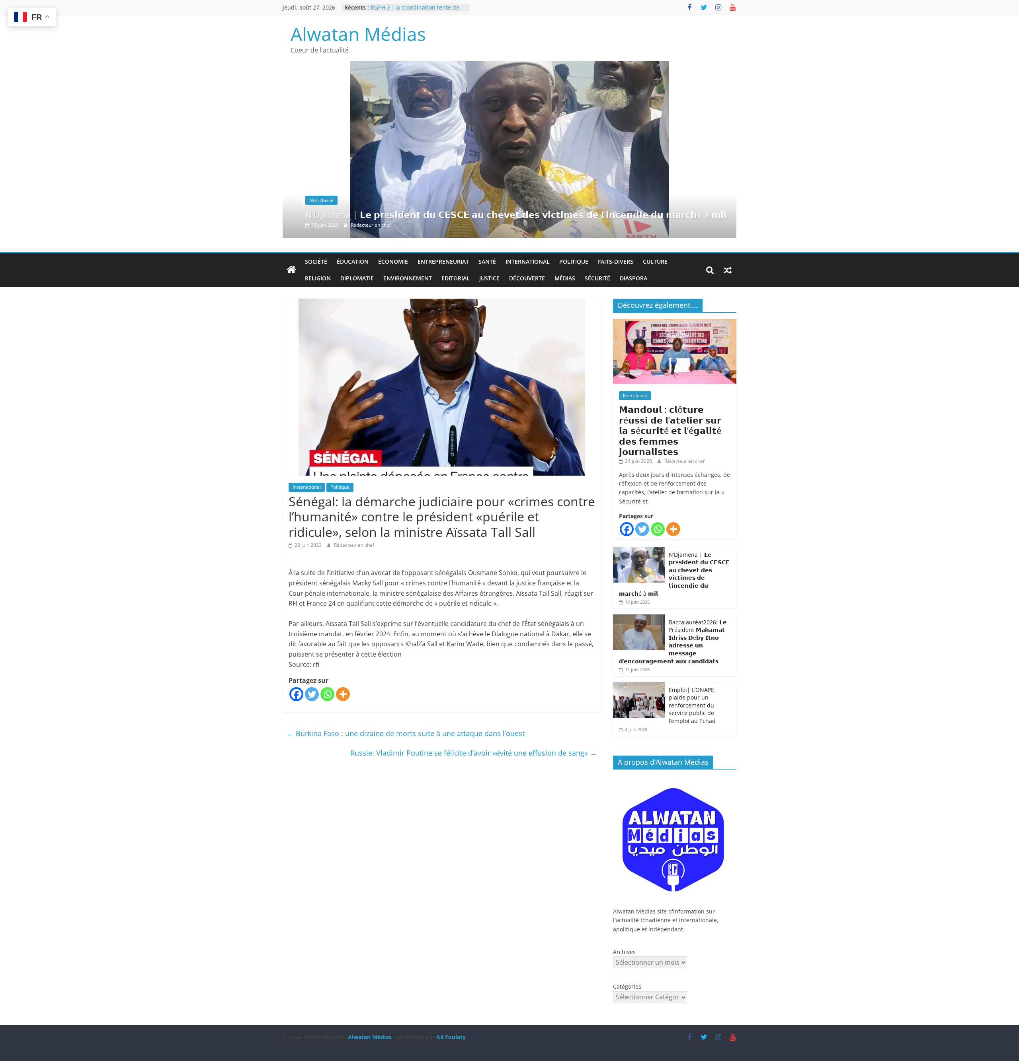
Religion (318, 278)
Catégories (627, 986)
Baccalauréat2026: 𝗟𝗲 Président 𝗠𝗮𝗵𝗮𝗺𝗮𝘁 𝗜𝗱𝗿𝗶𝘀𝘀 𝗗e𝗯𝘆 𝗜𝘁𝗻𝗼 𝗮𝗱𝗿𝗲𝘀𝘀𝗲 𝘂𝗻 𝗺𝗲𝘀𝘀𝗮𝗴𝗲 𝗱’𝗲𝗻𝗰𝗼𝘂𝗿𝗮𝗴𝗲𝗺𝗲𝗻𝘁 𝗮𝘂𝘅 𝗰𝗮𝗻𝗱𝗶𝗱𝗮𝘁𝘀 (673, 641)
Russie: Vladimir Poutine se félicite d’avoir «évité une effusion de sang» (473, 753)
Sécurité (597, 278)
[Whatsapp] (327, 694)
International (528, 261)
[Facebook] (296, 694)
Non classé (321, 200)
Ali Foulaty (451, 1037)
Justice (489, 278)
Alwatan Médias (358, 33)
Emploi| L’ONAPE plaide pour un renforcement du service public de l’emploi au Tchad (692, 705)
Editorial (455, 278)
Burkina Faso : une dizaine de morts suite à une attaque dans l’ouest (406, 733)
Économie (393, 261)
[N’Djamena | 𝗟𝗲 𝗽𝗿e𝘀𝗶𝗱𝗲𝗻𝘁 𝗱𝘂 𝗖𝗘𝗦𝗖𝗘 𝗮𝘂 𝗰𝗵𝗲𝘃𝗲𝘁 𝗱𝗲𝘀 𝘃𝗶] (509, 65)
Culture (655, 261)
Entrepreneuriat (443, 261)
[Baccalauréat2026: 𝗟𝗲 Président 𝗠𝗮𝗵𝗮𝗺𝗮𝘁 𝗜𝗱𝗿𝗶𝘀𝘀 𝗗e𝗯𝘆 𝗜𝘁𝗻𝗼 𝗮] (639, 618)
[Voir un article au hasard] (727, 270)
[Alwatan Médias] (291, 270)
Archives (624, 952)
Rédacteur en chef (371, 225)
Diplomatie (357, 278)
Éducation (353, 261)
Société (316, 261)
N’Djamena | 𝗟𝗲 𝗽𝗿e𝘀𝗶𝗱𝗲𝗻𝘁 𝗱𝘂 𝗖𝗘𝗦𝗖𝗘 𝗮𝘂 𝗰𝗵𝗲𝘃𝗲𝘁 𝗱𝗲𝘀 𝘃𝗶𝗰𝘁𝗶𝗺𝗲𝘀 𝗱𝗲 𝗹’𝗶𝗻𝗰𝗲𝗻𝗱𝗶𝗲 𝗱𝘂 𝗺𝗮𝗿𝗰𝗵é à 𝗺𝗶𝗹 (516, 214)
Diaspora (633, 278)
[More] (343, 694)
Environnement (407, 278)
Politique (573, 261)
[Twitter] (312, 694)
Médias (564, 278)
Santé (487, 261)
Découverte (527, 278)
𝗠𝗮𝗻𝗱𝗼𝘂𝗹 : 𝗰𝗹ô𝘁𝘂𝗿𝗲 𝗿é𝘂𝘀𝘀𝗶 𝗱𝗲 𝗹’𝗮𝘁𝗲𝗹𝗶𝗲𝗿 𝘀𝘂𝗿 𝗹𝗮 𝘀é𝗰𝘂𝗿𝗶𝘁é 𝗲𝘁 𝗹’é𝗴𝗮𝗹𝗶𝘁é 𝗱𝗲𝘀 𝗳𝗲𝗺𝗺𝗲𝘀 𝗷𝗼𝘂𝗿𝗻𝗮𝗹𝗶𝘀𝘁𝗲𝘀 (670, 430)
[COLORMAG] (674, 779)
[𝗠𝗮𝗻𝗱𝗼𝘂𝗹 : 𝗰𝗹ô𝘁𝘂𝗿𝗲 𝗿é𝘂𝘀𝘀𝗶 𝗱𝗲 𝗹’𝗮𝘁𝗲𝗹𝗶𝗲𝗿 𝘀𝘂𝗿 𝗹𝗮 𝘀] (674, 323)
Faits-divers (615, 261)
